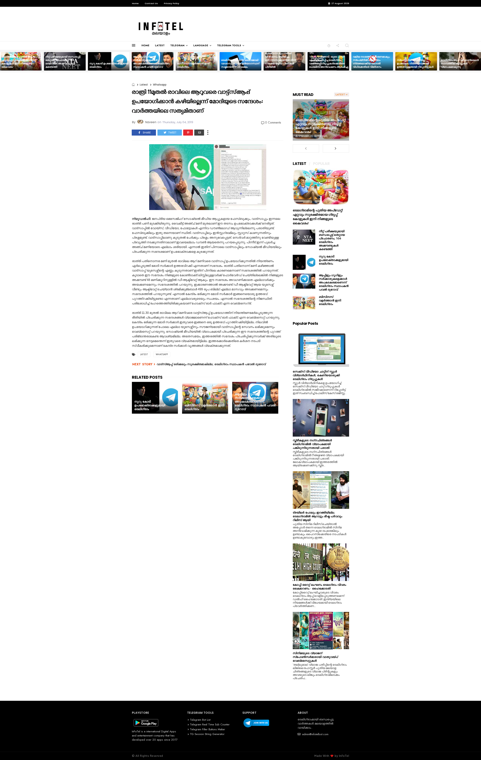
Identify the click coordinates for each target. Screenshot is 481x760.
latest (144, 84)
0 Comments (273, 123)
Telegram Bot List (200, 720)
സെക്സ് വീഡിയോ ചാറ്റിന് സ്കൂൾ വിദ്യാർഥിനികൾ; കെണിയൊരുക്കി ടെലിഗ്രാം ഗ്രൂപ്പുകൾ (316, 375)
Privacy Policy (171, 3)
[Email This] (199, 133)
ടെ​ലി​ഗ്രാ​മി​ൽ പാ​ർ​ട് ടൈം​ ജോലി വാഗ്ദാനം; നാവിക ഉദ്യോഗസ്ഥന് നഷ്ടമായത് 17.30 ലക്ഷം (240, 63)
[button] (328, 45)
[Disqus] (207, 470)
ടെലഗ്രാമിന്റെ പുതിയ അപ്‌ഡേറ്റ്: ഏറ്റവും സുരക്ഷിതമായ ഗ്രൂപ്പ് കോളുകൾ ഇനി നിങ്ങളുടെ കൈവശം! (21, 62)
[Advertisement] (207, 533)
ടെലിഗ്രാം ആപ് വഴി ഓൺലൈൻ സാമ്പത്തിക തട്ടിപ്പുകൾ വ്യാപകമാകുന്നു (460, 63)
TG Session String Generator (207, 734)
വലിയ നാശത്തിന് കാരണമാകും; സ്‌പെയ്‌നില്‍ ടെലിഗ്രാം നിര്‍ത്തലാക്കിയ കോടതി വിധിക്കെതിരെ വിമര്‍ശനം (371, 62)
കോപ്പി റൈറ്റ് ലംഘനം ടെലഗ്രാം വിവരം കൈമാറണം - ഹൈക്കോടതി (319, 587)
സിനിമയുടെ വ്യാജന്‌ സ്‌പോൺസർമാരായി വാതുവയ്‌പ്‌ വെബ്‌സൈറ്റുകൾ (315, 657)
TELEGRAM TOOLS (229, 45)
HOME (145, 45)
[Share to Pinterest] (188, 133)
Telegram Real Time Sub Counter (210, 724)
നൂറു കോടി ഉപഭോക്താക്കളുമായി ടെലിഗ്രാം (109, 65)
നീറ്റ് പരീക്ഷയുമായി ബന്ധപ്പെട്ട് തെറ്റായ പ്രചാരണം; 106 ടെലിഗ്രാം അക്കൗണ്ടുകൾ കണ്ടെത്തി (62, 62)
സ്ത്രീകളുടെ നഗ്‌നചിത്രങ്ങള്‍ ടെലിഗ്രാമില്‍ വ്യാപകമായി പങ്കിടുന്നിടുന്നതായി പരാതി (312, 444)
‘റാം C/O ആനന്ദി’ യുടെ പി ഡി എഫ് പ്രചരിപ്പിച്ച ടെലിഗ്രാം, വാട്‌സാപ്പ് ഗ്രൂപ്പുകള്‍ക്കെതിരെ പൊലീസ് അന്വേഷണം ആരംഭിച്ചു (328, 62)
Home (135, 3)
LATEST (160, 45)
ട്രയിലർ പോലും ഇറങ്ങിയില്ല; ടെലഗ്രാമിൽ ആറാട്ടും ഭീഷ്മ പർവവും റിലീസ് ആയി (317, 516)
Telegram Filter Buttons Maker (207, 729)
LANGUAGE (200, 45)
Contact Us (151, 3)
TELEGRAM (177, 45)
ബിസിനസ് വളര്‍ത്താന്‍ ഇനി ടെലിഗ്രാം (193, 65)
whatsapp (159, 84)
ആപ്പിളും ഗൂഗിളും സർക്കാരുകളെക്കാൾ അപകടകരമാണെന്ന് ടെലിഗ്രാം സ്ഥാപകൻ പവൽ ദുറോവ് (151, 62)
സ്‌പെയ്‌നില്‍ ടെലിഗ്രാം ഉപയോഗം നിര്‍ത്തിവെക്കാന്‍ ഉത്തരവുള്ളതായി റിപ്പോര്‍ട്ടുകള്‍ (415, 63)
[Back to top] (471, 751)
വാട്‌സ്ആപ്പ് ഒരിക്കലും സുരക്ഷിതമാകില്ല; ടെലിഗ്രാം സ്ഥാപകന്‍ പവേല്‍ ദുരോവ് (211, 364)
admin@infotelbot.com (314, 734)
